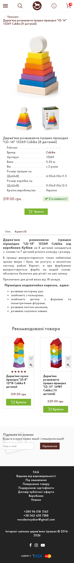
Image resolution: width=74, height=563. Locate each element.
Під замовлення (36, 480)
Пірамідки (13, 16)
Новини (36, 500)
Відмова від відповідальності (36, 476)
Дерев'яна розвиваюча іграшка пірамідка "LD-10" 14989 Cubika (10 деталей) (54, 385)
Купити (39, 211)
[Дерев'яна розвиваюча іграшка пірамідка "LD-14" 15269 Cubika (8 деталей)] (37, 66)
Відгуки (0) (20, 231)
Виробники (36, 496)
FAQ (36, 472)
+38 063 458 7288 (36, 516)
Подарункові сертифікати (36, 488)
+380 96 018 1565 (36, 512)
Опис (8, 231)
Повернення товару (36, 484)
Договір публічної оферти (36, 492)
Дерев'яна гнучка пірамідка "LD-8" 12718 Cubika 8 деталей (17, 381)
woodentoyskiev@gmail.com (36, 520)
